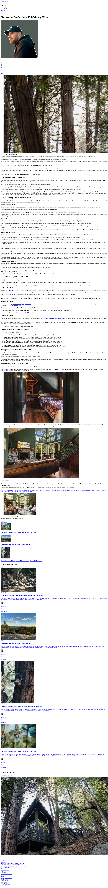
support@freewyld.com (6, 878)
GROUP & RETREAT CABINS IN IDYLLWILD (13, 864)
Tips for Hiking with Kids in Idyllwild (88, 490)
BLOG (2, 875)
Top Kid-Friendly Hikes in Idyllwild (42, 490)
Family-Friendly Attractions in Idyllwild (25, 490)
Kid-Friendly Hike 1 (56, 490)
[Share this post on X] (1, 13)
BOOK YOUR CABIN (6, 776)
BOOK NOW (4, 10)
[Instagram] (1, 859)
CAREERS (3, 871)
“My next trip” (15, 516)
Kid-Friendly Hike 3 (65, 490)
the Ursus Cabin (7, 369)
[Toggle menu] (1, 12)
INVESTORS (4, 872)
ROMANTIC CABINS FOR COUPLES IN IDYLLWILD (14, 863)
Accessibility (4, 886)
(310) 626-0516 (4, 879)
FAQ (2, 868)
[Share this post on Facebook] (3, 13)
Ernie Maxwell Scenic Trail (12, 290)
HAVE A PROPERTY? (6, 874)
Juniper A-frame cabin (21, 424)
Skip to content (4, 1)
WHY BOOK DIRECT (6, 867)
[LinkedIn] (3, 859)
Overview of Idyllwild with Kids (8, 490)
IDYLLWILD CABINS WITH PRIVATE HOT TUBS (14, 866)
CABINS (3, 862)
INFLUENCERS (5, 870)
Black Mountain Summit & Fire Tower (55, 318)
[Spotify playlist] (5, 859)
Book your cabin (4, 522)
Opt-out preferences (5, 884)
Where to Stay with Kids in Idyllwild (18, 491)
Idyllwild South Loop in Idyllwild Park (21, 304)
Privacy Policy (4, 882)
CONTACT (3, 876)
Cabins (5, 5)
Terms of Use (4, 883)
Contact (5, 8)
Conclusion (30, 491)
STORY (2, 860)
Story (5, 6)
